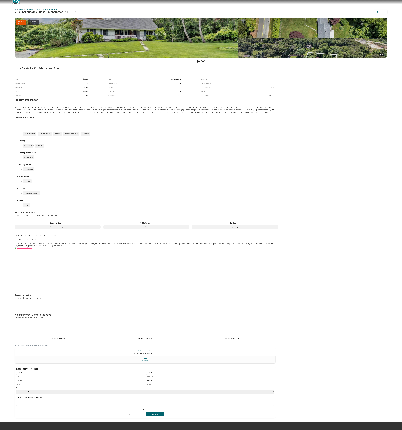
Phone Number (150, 380)
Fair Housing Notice (24, 248)
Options (18, 388)
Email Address (20, 380)
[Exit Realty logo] (16, 2)
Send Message (155, 414)
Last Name (149, 372)
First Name (19, 372)
